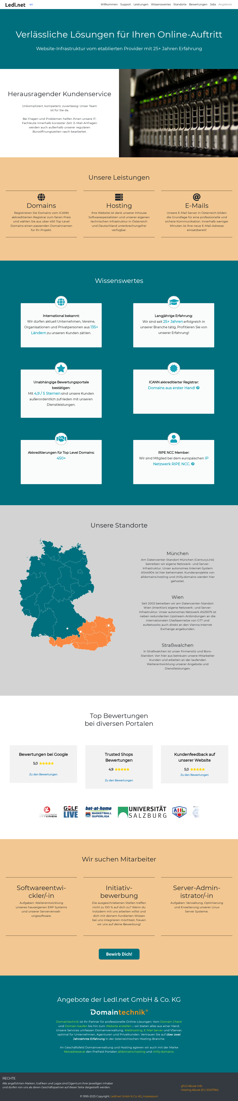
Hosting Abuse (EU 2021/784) (199, 1089)
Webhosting (133, 1030)
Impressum (150, 1096)
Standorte (180, 4)
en (31, 4)
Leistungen (141, 4)
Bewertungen (198, 4)
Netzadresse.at (74, 1051)
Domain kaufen (76, 1026)
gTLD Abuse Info (191, 1086)
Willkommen (109, 4)
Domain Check (171, 1021)
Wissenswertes (161, 4)
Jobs (213, 4)
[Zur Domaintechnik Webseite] (119, 1011)
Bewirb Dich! (119, 954)
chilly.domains (163, 1051)
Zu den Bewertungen (43, 774)
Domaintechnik (67, 1021)
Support (125, 4)
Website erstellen (118, 1026)
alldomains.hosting (131, 1051)
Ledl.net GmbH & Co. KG (126, 1096)
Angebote (225, 4)
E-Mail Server (153, 1030)
